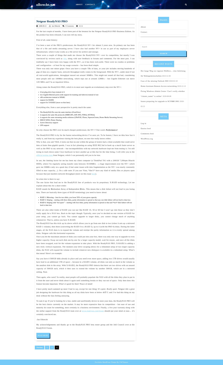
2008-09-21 (43, 26)
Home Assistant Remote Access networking (159, 86)
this (64, 59)
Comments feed (147, 134)
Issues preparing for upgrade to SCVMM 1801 (160, 101)
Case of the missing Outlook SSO (155, 81)
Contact (90, 4)
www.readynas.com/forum (93, 311)
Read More (44, 336)
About (79, 4)
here (93, 174)
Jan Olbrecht (56, 26)
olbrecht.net (45, 5)
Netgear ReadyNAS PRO (51, 21)
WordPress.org (147, 139)
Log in (143, 123)
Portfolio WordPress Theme (105, 362)
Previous (40, 347)
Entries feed (146, 128)
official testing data (44, 155)
